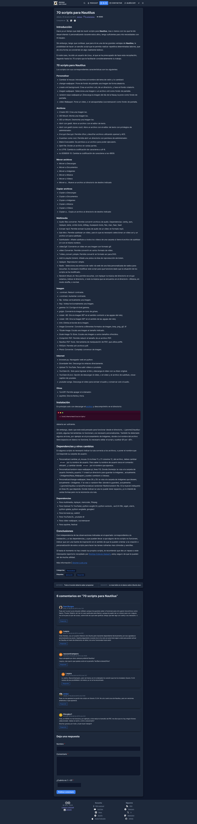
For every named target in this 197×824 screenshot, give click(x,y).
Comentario (62, 754)
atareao (79, 17)
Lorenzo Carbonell (68, 807)
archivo (89, 406)
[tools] (139, 3)
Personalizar (71, 571)
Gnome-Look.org (79, 563)
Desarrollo (80, 575)
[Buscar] (84, 3)
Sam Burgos (68, 606)
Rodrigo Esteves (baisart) (100, 554)
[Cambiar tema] (143, 3)
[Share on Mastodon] (71, 20)
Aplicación (69, 575)
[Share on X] (67, 20)
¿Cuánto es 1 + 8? (65, 780)
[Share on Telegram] (74, 20)
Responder (63, 621)
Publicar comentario (66, 792)
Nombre (61, 744)
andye (66, 694)
